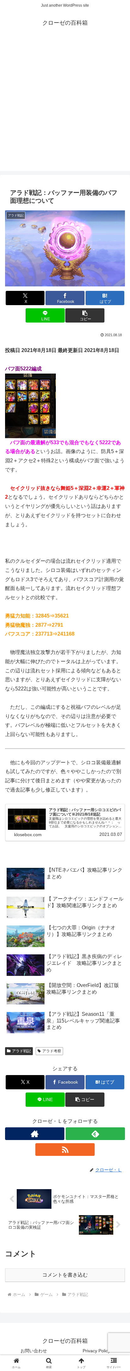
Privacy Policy (96, 1350)
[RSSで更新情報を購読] (65, 1149)
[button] (84, 315)
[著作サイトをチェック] (34, 1133)
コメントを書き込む (65, 1275)
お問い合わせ (34, 1350)
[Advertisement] (65, 106)
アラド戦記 (21, 1051)
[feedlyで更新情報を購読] (95, 1133)
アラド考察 (51, 1051)
